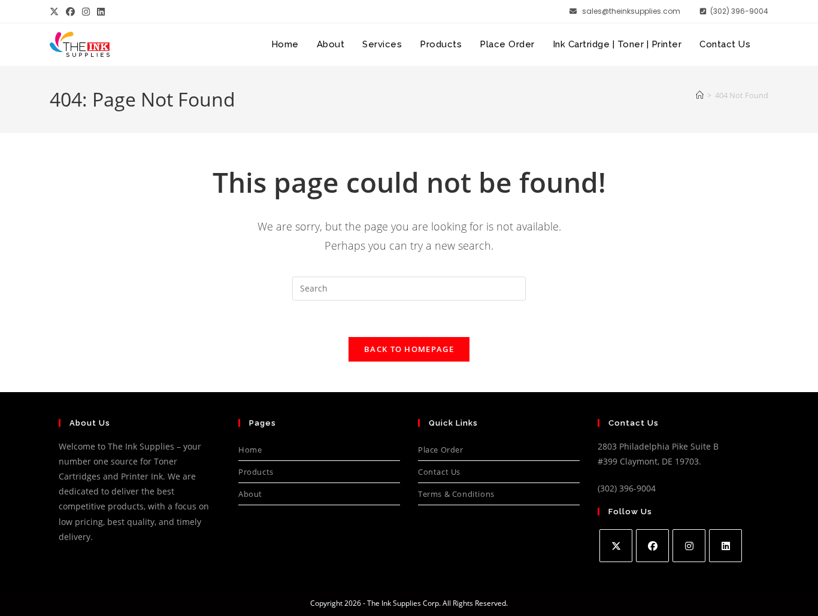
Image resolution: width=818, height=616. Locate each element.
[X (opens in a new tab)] (56, 11)
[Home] (700, 95)
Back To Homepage (409, 349)
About (250, 493)
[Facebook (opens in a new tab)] (70, 11)
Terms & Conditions (456, 493)
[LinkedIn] (725, 545)
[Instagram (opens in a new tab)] (85, 11)
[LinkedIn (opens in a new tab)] (100, 11)
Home (250, 449)
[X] (615, 545)
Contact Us (439, 471)
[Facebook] (652, 545)
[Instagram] (688, 545)
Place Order (440, 449)
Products (256, 471)
